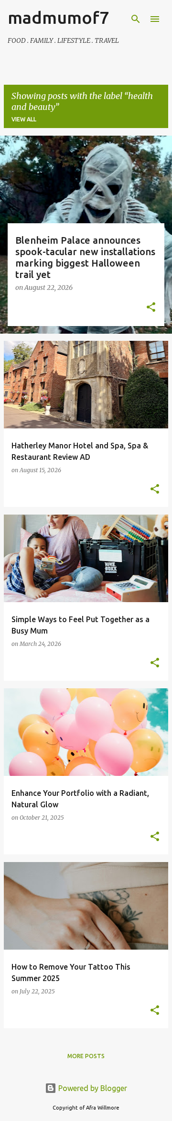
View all (23, 119)
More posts (86, 1056)
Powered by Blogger (91, 1088)
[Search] (135, 19)
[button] (151, 308)
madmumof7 (58, 17)
